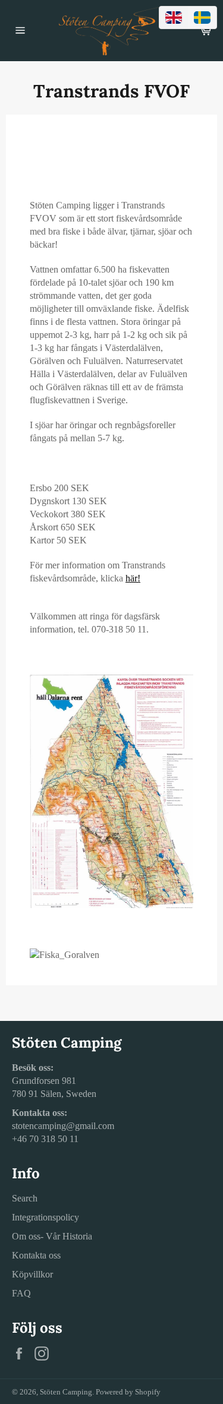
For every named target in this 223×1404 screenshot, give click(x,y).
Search (24, 1198)
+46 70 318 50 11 (45, 1139)
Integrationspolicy (45, 1217)
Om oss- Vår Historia (52, 1236)
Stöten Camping (66, 1392)
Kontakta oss (36, 1255)
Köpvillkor (32, 1274)
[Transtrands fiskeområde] (111, 905)
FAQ (21, 1293)
